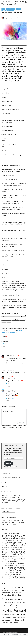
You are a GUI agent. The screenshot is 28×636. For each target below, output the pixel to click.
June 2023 (17, 544)
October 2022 (16, 547)
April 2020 (13, 570)
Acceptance (5, 588)
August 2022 (16, 549)
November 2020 (12, 565)
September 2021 (5, 558)
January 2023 (19, 545)
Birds (23, 588)
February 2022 (20, 553)
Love (24, 605)
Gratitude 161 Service (7, 497)
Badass (3, 524)
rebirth (19, 617)
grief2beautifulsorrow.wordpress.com (17, 363)
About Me (20, 520)
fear (3, 592)
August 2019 (11, 577)
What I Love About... (11, 495)
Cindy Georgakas (11, 390)
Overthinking (8, 617)
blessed (9, 590)
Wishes (16, 497)
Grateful (6, 595)
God (12, 592)
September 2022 (5, 549)
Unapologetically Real (8, 10)
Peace (14, 617)
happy (3, 605)
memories (8, 607)
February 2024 (14, 538)
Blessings (14, 590)
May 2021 (18, 560)
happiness (22, 602)
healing (8, 605)
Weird (17, 622)
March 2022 (10, 553)
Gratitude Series (5, 522)
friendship (7, 592)
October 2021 (16, 556)
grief (11, 599)
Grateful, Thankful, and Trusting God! (13, 3)
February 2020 (11, 572)
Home (3, 495)
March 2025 (4, 533)
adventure (11, 588)
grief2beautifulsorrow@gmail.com (10, 477)
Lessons (19, 605)
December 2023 (11, 540)
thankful (7, 620)
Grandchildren (17, 592)
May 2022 (18, 551)
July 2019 (20, 577)
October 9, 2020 (10, 378)
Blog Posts (9, 520)
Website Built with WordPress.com (9, 632)
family (24, 590)
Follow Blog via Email (14, 446)
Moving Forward (10, 8)
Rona (23, 617)
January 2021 (11, 563)
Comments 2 (21, 17)
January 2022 (5, 554)
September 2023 (11, 542)
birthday (4, 590)
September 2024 (5, 535)
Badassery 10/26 (6, 501)
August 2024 (16, 535)
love (3, 607)
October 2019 (11, 576)
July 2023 (9, 544)
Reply (8, 386)
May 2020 (4, 570)
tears (3, 620)
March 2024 (4, 538)
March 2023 (10, 545)
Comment (21, 422)
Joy (16, 605)
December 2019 (12, 574)
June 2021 (9, 560)
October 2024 (14, 533)
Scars (18, 495)
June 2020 (19, 569)
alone (3, 8)
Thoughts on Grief (12, 524)
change (20, 590)
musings (18, 614)
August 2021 (17, 558)
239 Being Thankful (17, 501)
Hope (12, 605)
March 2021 (11, 561)
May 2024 (18, 537)
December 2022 (5, 547)
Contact (15, 520)
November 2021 (5, 556)
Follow (8, 463)
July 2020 (10, 569)
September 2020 (12, 567)
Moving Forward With (8, 614)
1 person (13, 398)
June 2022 (9, 551)
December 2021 (16, 554)
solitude (18, 8)
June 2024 (9, 537)
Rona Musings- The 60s (19, 499)
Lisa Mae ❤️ (9, 17)
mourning (14, 607)
